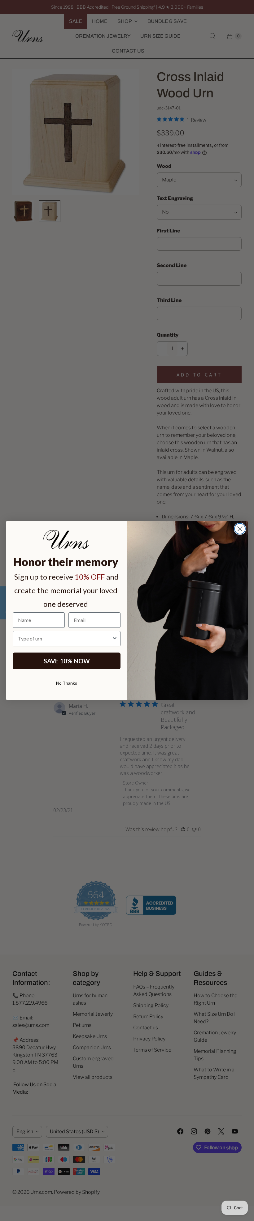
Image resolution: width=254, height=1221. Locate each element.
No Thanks (66, 683)
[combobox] (65, 638)
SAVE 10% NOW (67, 661)
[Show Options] (115, 638)
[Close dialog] (239, 528)
